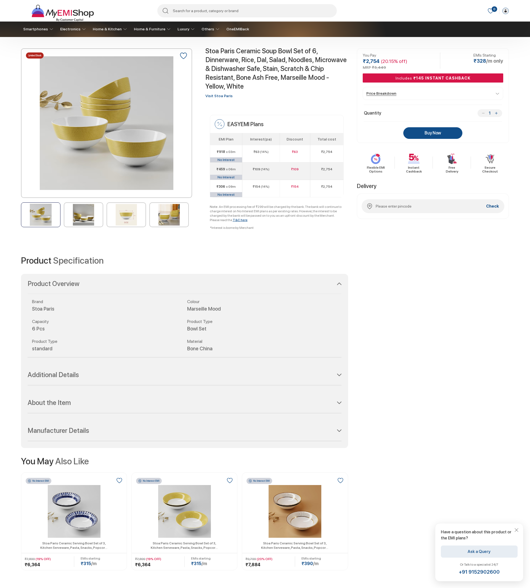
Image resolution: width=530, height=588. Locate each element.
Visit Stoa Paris (219, 96)
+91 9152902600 (479, 572)
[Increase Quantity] (496, 113)
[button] (184, 287)
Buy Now (433, 133)
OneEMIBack (237, 29)
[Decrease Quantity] (483, 113)
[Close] (516, 530)
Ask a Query (479, 551)
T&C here (240, 220)
